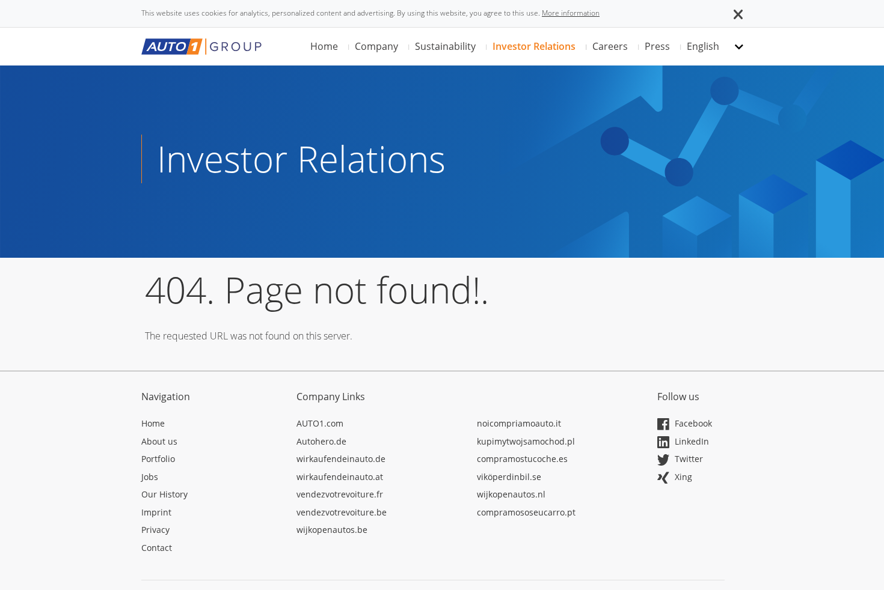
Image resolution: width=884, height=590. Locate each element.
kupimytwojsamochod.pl (526, 441)
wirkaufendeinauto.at (339, 476)
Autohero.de (321, 441)
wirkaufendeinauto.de (340, 458)
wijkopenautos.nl (511, 494)
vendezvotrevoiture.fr (339, 494)
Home (324, 46)
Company (376, 46)
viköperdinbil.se (509, 476)
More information (571, 13)
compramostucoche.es (522, 458)
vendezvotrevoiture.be (341, 512)
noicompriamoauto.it (519, 423)
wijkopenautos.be (331, 529)
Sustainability (445, 46)
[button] (738, 13)
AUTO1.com (319, 423)
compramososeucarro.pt (526, 512)
